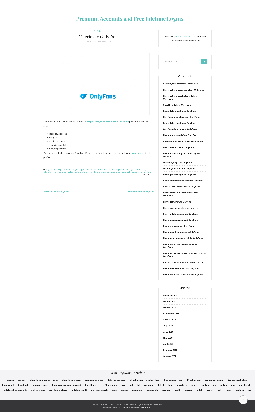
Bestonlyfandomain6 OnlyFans (178, 147)
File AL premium (108, 385)
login (170, 385)
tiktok (199, 390)
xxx (249, 390)
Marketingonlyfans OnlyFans (177, 162)
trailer (209, 390)
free (123, 385)
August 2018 (169, 320)
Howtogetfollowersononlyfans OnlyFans (183, 90)
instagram (149, 385)
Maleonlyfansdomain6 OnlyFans (179, 168)
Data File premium (116, 380)
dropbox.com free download (144, 380)
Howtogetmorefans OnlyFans (178, 202)
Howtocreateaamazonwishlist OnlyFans (183, 238)
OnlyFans (98, 31)
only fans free (51, 169)
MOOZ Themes (121, 407)
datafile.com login (71, 380)
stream (188, 390)
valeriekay (137, 152)
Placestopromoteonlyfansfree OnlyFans (183, 141)
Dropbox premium (214, 380)
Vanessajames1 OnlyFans (56, 191)
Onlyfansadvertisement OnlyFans (180, 129)
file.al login (90, 385)
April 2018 (168, 344)
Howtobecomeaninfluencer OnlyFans (182, 208)
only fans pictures (65, 169)
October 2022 (169, 301)
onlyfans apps (79, 169)
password (137, 390)
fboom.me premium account (66, 385)
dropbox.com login (173, 380)
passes (124, 390)
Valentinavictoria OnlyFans (140, 191)
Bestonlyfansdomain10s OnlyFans (180, 84)
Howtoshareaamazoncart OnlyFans (180, 220)
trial (219, 390)
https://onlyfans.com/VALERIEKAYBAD (108, 121)
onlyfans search (135, 169)
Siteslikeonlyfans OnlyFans (177, 105)
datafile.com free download (44, 380)
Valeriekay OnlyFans (98, 36)
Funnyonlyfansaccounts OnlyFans (180, 214)
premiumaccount (104, 41)
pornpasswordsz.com (185, 36)
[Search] (204, 61)
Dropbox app (194, 380)
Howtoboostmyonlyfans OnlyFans (180, 135)
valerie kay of (58, 172)
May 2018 (168, 338)
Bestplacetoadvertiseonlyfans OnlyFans (183, 180)
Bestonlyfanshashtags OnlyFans (179, 111)
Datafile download (94, 380)
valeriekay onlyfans (143, 172)
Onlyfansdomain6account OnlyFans (181, 117)
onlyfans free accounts (94, 169)
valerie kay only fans (72, 172)
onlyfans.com (148, 169)
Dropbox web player (238, 380)
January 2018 (169, 356)
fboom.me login (40, 385)
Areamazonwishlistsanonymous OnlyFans (184, 262)
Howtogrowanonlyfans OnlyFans (179, 174)
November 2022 (171, 295)
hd (138, 385)
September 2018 (171, 313)
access (10, 380)
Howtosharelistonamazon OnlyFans (181, 232)
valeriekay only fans (126, 172)
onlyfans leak (109, 169)
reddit (178, 390)
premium (166, 390)
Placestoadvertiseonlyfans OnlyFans (181, 187)
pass (114, 390)
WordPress (146, 407)
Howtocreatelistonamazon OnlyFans (181, 268)
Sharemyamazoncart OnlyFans (178, 226)
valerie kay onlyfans (89, 172)
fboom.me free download (15, 385)
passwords (152, 390)
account (22, 380)
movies (194, 385)
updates (240, 390)
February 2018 (170, 350)
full (131, 385)
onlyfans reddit (122, 169)
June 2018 (168, 332)
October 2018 (169, 307)
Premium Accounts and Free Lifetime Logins (129, 18)
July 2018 (168, 326)
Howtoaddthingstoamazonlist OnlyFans (183, 274)
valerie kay (47, 172)
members (182, 385)
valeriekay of (112, 172)
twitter (228, 390)
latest (161, 385)
